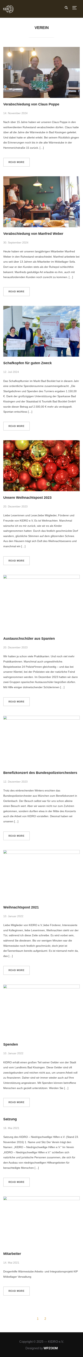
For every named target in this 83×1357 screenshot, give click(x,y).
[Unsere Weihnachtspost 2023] (41, 442)
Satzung (10, 1119)
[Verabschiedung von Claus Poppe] (41, 49)
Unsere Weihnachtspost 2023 (27, 498)
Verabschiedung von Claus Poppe (31, 104)
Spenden (10, 1044)
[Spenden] (41, 986)
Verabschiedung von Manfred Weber (33, 234)
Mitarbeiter (12, 1254)
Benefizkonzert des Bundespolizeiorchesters (40, 773)
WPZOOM (51, 1348)
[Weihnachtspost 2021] (41, 852)
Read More (16, 162)
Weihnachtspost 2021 (21, 907)
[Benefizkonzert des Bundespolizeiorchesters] (41, 718)
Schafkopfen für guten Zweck (27, 363)
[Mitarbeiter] (41, 1198)
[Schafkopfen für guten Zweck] (41, 308)
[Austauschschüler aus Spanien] (41, 577)
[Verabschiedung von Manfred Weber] (41, 178)
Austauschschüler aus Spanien (29, 638)
